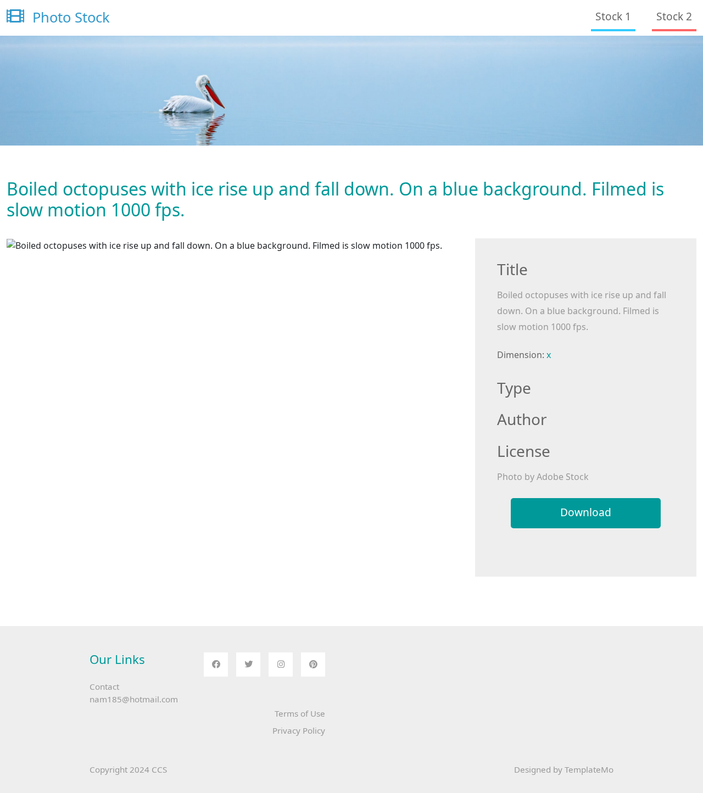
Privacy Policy (298, 730)
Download (585, 512)
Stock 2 (674, 16)
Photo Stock (69, 17)
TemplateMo (589, 769)
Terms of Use (300, 713)
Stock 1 (613, 16)
